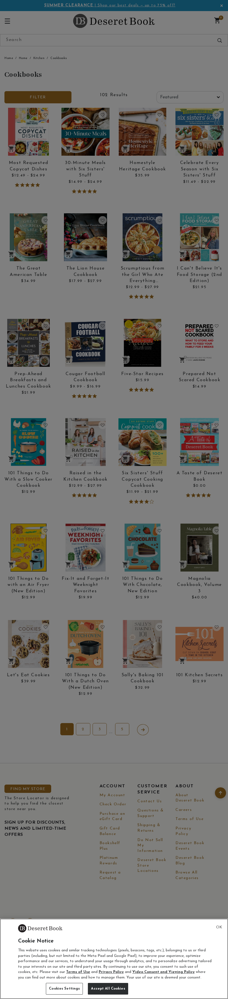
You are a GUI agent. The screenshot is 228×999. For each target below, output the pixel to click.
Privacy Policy (111, 972)
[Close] (219, 927)
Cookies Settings (64, 988)
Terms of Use (78, 972)
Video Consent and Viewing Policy (163, 972)
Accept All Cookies (108, 988)
